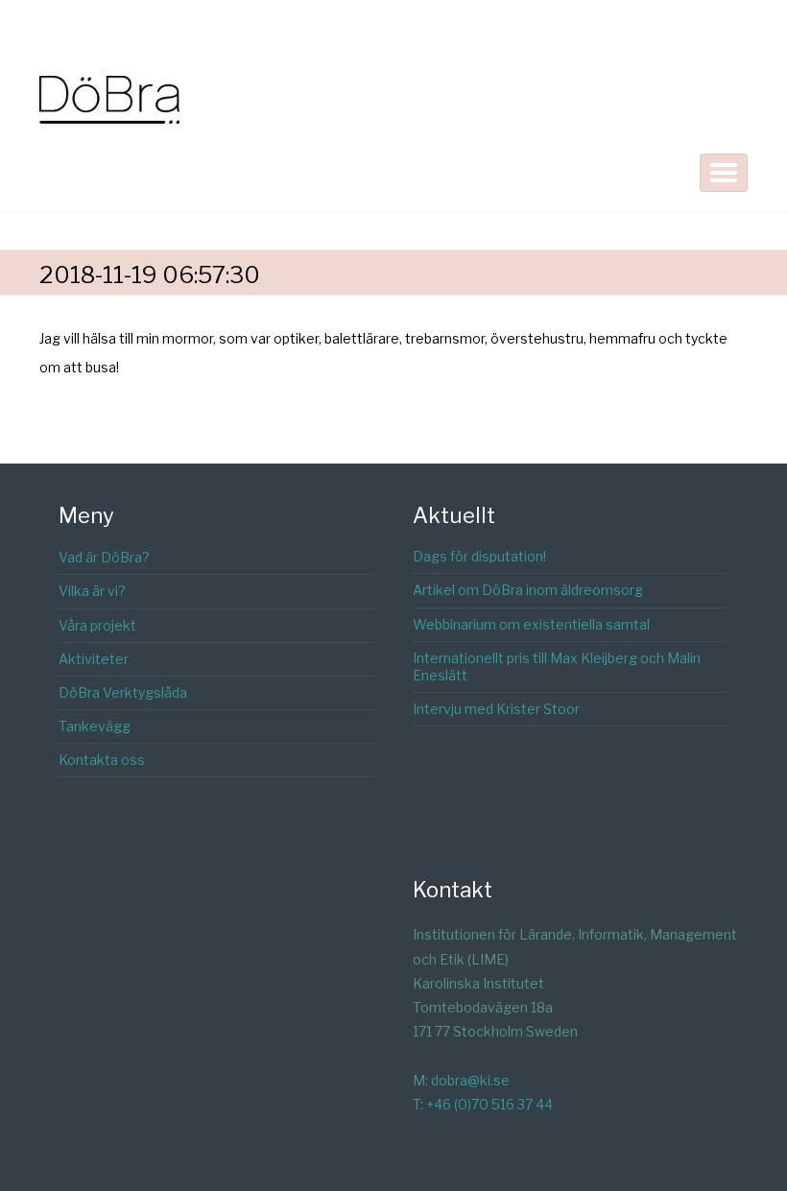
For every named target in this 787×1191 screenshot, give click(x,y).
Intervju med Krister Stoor (496, 709)
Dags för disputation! (479, 556)
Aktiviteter (94, 659)
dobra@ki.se (470, 1080)
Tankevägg (95, 726)
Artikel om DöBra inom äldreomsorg (528, 590)
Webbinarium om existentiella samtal (531, 624)
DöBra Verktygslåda (123, 692)
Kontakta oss (102, 759)
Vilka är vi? (92, 591)
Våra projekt (97, 625)
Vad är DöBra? (104, 557)
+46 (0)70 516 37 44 (489, 1104)
